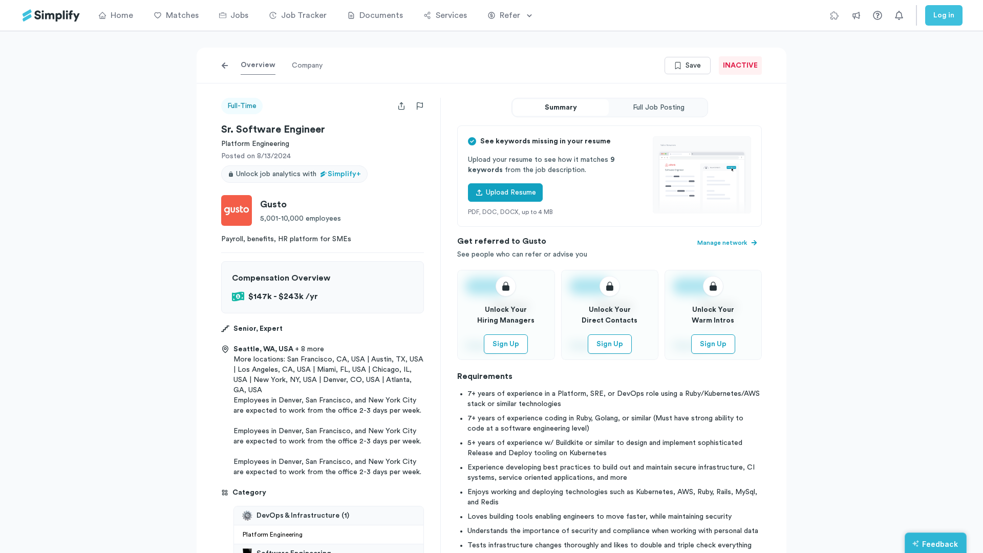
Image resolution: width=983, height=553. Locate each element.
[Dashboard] (51, 15)
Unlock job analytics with (298, 174)
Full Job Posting (659, 107)
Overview (258, 65)
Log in (943, 15)
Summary (561, 107)
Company (307, 65)
